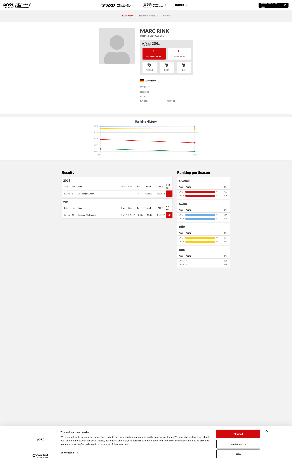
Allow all (238, 434)
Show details (67, 452)
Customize (236, 444)
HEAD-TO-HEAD (148, 15)
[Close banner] (267, 431)
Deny (238, 454)
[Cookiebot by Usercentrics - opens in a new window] (40, 456)
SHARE (167, 15)
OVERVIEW (127, 15)
